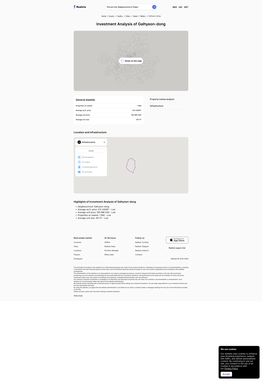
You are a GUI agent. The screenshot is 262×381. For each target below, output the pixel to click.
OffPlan (107, 242)
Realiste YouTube (141, 242)
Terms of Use (78, 295)
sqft (186, 7)
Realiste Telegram (142, 246)
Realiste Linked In (142, 250)
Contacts (138, 255)
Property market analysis (162, 99)
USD (180, 7)
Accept (226, 374)
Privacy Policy (231, 368)
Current (91, 151)
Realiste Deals (109, 246)
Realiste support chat (177, 248)
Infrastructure (156, 106)
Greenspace (88, 157)
